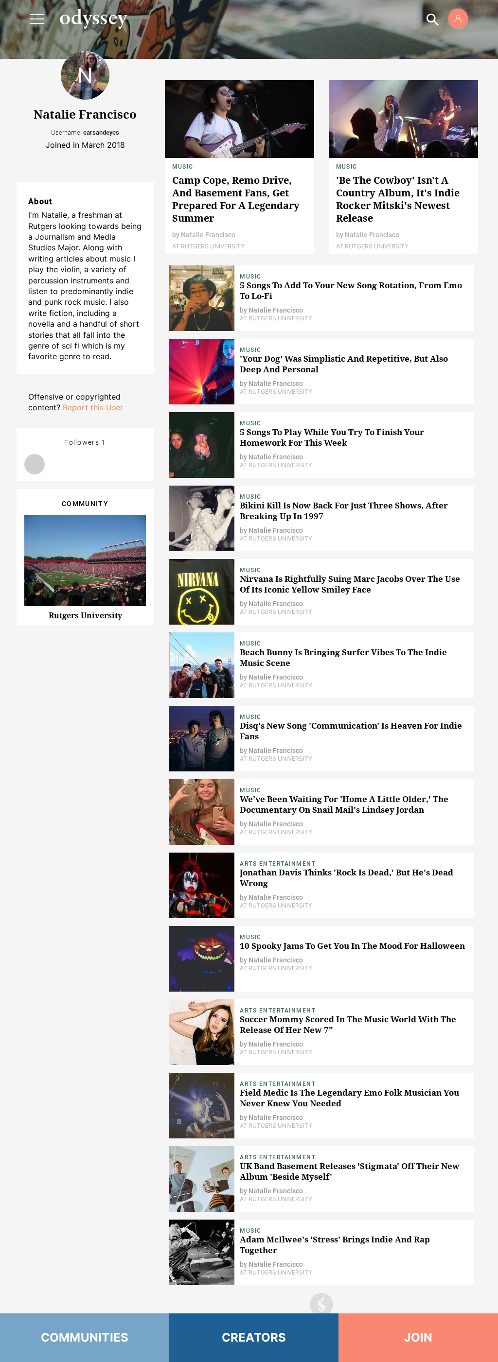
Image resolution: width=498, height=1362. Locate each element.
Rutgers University (85, 615)
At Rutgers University (208, 246)
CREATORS (254, 1337)
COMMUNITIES (85, 1337)
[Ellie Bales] (34, 464)
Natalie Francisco (208, 235)
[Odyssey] (93, 18)
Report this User (93, 407)
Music (182, 166)
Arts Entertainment (278, 863)
